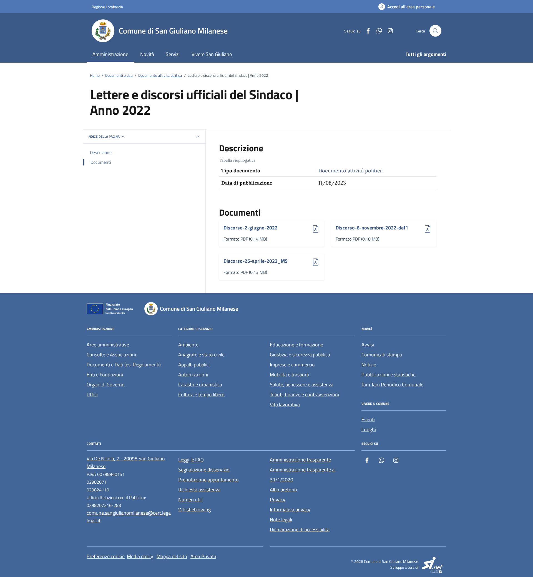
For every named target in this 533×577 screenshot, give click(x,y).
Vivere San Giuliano (212, 54)
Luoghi (368, 429)
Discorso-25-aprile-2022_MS (255, 261)
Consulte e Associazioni (111, 354)
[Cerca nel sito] (435, 31)
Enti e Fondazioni (105, 374)
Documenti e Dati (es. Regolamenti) (124, 364)
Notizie (368, 364)
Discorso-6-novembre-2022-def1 (372, 227)
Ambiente (188, 344)
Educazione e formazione (296, 344)
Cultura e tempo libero (201, 394)
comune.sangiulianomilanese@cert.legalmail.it (129, 516)
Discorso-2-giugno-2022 (250, 227)
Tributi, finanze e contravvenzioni (304, 394)
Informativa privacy (290, 509)
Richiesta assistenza (199, 489)
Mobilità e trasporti (289, 374)
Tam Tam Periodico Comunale (392, 384)
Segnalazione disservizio (204, 469)
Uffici (92, 394)
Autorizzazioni (193, 374)
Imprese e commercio (292, 364)
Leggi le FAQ (191, 459)
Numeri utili (190, 499)
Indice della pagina (104, 136)
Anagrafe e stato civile (201, 354)
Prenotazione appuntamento (208, 479)
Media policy (140, 556)
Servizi (173, 54)
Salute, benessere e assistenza (301, 384)
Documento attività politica (350, 170)
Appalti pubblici (194, 364)
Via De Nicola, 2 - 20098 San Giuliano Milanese (126, 462)
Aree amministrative (108, 344)
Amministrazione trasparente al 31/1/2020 (303, 474)
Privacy (277, 499)
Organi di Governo (106, 384)
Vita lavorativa (285, 404)
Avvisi (367, 344)
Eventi (368, 419)
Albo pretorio (283, 489)
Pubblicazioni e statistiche (388, 374)
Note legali (281, 519)
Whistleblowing (194, 509)
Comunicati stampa (381, 354)
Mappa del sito (172, 556)
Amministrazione (110, 54)
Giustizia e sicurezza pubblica (300, 354)
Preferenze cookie (106, 556)
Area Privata (203, 556)
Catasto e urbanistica (200, 384)
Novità (147, 54)
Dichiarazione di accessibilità (300, 529)
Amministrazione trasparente (300, 459)
